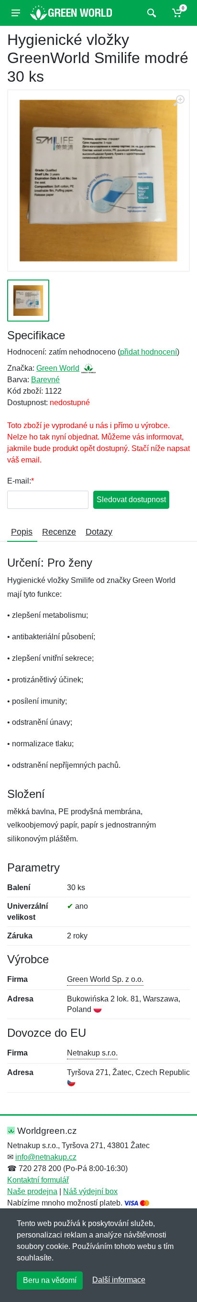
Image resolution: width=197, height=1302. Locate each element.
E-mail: (19, 481)
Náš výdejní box (90, 1191)
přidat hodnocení (148, 352)
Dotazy (99, 532)
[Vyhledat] (150, 13)
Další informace (118, 1280)
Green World (57, 368)
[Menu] (15, 13)
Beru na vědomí (50, 1280)
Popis (22, 532)
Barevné (45, 380)
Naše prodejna (32, 1191)
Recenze (59, 532)
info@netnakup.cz (46, 1157)
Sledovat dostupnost (131, 499)
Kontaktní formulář (38, 1180)
